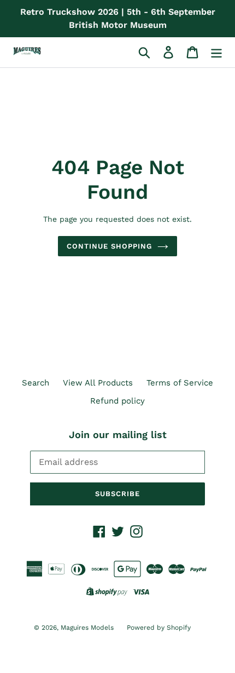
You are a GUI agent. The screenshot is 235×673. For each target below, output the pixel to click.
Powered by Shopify (159, 627)
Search (35, 383)
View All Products (98, 383)
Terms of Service (179, 383)
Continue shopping (109, 246)
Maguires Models (88, 627)
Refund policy (117, 401)
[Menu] (216, 53)
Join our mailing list (118, 434)
